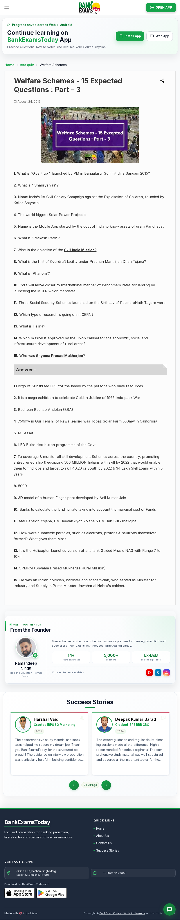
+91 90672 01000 (114, 872)
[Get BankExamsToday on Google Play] (51, 893)
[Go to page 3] (106, 785)
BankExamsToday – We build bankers (122, 913)
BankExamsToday (27, 822)
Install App (133, 36)
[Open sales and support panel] (169, 909)
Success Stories (107, 850)
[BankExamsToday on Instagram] (166, 672)
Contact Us (104, 843)
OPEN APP (164, 7)
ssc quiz (27, 65)
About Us (102, 836)
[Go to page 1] (74, 785)
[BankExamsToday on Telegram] (158, 672)
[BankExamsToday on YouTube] (149, 672)
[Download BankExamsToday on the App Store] (19, 893)
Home (9, 65)
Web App (162, 36)
